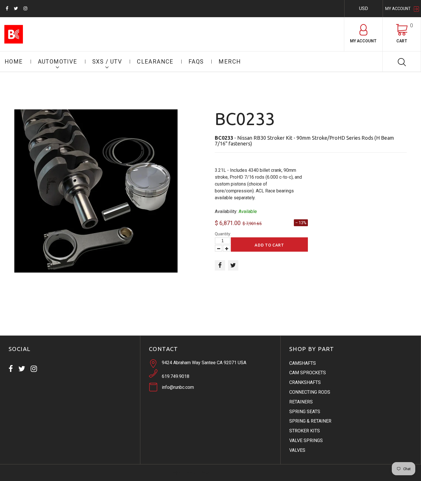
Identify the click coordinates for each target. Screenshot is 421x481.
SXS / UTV (107, 61)
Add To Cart (269, 245)
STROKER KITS (304, 430)
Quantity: (223, 234)
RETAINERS (301, 402)
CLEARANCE (155, 61)
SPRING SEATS (304, 411)
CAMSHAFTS (302, 363)
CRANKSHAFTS (305, 382)
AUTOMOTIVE (57, 61)
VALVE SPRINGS (306, 440)
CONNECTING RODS (309, 392)
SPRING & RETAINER (310, 421)
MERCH (230, 61)
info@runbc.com (178, 387)
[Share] (220, 265)
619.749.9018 (175, 376)
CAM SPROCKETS (307, 372)
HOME (14, 61)
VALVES (297, 450)
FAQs (196, 61)
